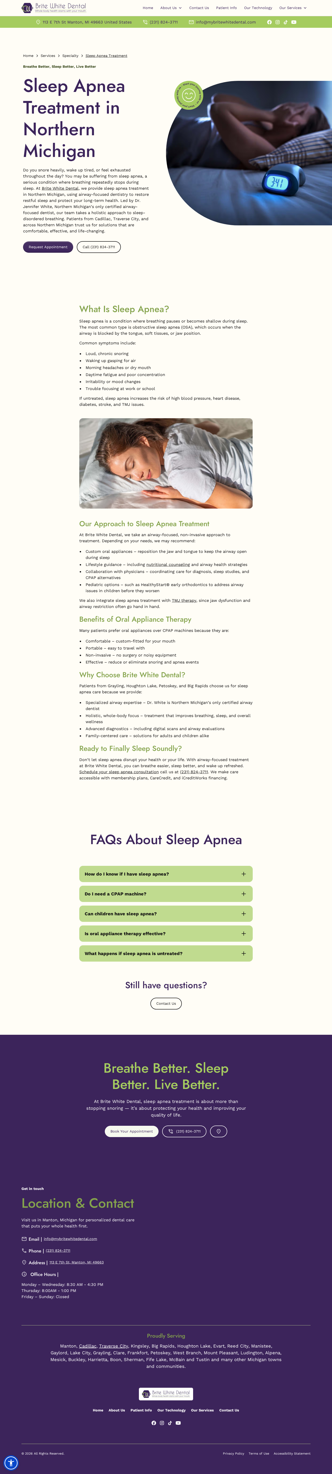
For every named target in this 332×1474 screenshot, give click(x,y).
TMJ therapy (184, 600)
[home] (54, 8)
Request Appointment (48, 247)
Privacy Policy (233, 1453)
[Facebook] (269, 22)
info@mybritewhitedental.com (70, 1239)
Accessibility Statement (292, 1453)
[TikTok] (285, 22)
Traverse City (113, 1346)
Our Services (202, 1410)
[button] (171, 7)
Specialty (70, 56)
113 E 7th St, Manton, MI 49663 (76, 1262)
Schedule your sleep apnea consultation (119, 771)
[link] (83, 22)
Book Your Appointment (131, 1131)
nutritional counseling (168, 564)
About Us (117, 1410)
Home (148, 8)
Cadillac (87, 1346)
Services (48, 56)
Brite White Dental (60, 188)
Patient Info (226, 8)
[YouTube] (294, 22)
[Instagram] (277, 22)
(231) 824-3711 (194, 771)
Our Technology (258, 8)
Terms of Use (259, 1453)
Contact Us (199, 8)
